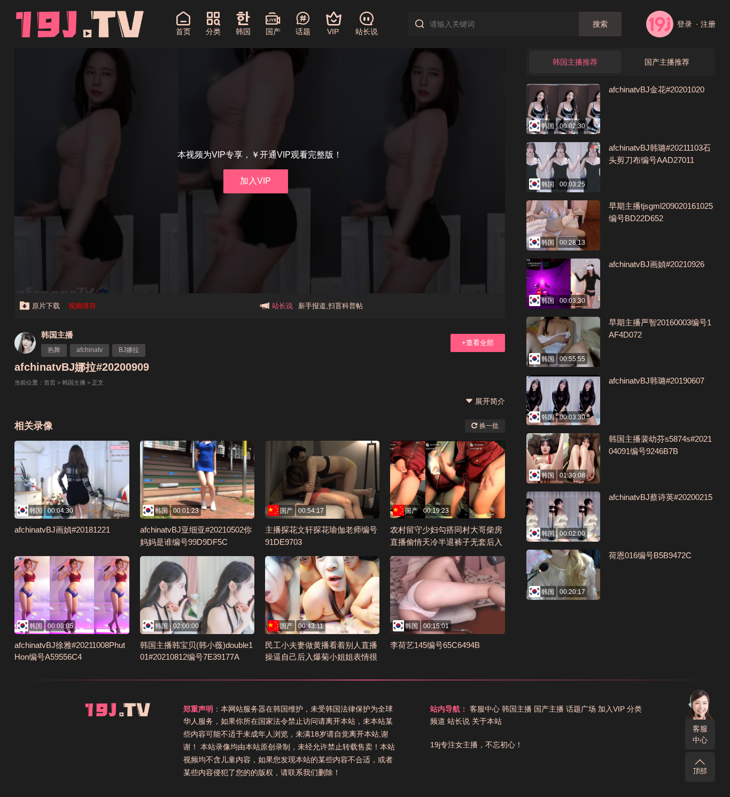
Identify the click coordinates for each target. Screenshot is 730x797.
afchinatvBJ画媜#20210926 (656, 264)
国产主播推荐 (666, 62)
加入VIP (255, 180)
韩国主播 (57, 334)
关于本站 (487, 721)
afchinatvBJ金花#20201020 (656, 89)
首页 (50, 382)
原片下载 (46, 306)
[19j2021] (79, 23)
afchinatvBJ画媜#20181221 (62, 529)
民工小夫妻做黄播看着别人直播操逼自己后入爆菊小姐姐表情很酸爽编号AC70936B (321, 657)
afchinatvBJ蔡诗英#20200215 (660, 497)
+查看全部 (478, 343)
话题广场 (581, 709)
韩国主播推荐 (575, 62)
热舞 (54, 350)
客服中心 (700, 734)
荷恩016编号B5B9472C (650, 555)
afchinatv (89, 350)
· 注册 (706, 24)
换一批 (488, 425)
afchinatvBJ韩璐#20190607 (656, 380)
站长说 (458, 721)
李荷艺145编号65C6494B (435, 645)
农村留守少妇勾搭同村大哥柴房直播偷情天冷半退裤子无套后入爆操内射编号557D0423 (446, 541)
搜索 (600, 24)
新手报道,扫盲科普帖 (330, 306)
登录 (684, 24)
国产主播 (549, 709)
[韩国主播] (25, 343)
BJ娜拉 (129, 350)
